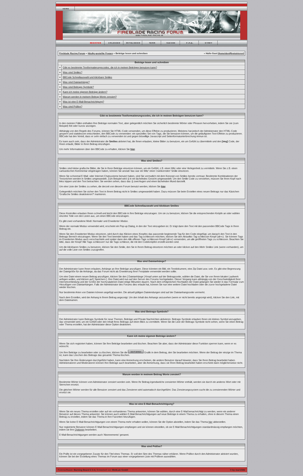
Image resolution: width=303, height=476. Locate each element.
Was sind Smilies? (72, 72)
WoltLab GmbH (120, 470)
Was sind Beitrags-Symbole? (78, 87)
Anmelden (223, 53)
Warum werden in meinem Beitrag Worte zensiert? (90, 96)
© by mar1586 (237, 470)
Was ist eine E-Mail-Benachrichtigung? (83, 101)
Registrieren (236, 53)
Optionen (80, 429)
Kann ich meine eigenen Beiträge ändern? (85, 92)
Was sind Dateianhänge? (76, 82)
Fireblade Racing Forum (72, 53)
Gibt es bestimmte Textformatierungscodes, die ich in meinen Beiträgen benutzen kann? (110, 67)
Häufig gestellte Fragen (100, 53)
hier (210, 422)
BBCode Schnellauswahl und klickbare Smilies (87, 77)
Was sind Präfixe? (72, 106)
